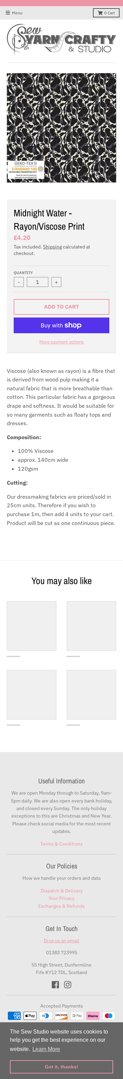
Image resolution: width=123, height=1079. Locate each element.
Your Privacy (61, 898)
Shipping (52, 247)
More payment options (61, 342)
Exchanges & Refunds (61, 906)
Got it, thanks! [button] (61, 1066)
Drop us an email (61, 941)
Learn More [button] (46, 1049)
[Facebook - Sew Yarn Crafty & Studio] (55, 985)
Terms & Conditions (61, 844)
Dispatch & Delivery (62, 891)
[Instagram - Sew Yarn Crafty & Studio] (68, 985)
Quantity (23, 272)
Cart (109, 12)
